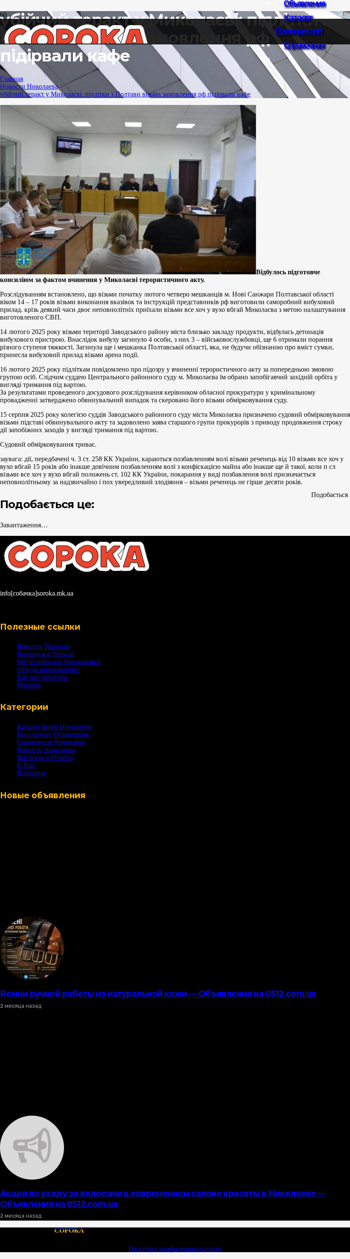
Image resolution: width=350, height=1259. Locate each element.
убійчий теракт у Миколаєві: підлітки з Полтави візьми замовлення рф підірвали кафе (125, 94)
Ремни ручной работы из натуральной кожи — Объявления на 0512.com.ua (158, 994)
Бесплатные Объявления (53, 734)
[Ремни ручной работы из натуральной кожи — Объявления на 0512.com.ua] (32, 978)
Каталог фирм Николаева (54, 726)
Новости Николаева (29, 86)
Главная (11, 78)
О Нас (26, 765)
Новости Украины (43, 646)
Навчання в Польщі (45, 654)
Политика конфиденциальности (175, 1249)
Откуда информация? (48, 669)
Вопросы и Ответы (45, 757)
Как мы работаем (42, 677)
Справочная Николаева (51, 742)
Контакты (31, 772)
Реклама (29, 685)
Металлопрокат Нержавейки (59, 662)
